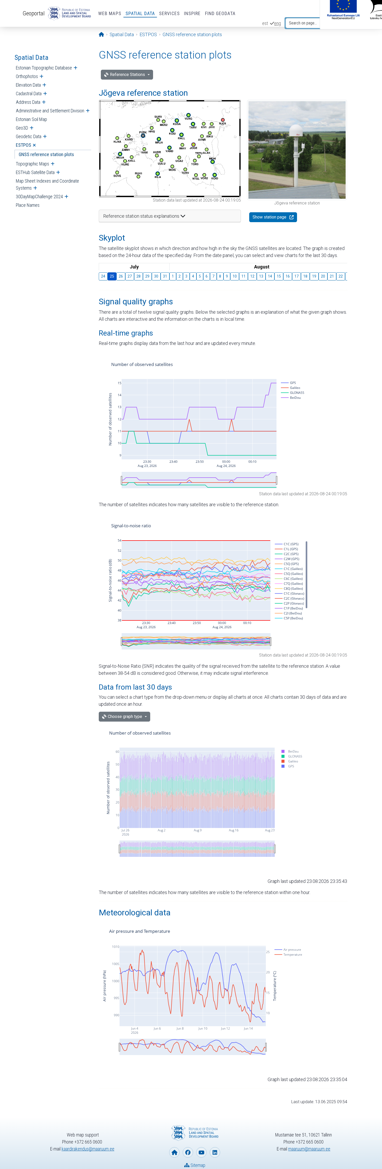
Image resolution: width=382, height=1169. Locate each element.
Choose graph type (125, 716)
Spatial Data (140, 13)
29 (147, 276)
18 (305, 276)
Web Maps (109, 13)
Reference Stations (127, 74)
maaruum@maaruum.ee (309, 1149)
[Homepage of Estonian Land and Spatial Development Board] (174, 1152)
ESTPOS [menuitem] (23, 145)
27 (130, 276)
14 (270, 276)
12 (252, 276)
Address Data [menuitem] (28, 102)
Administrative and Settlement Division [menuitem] (50, 110)
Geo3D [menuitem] (22, 128)
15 (279, 276)
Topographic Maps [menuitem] (32, 163)
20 (323, 276)
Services (169, 13)
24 (103, 276)
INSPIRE (192, 13)
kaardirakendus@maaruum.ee (88, 1149)
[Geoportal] (68, 13)
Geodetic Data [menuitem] (28, 136)
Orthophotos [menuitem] (27, 76)
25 (112, 276)
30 (156, 276)
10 (235, 276)
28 (138, 276)
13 (261, 276)
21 (332, 276)
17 (296, 276)
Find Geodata (220, 13)
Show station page (269, 217)
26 (121, 276)
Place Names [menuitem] (27, 205)
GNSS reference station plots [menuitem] (46, 154)
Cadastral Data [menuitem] (29, 93)
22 (341, 276)
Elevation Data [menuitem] (28, 85)
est (265, 23)
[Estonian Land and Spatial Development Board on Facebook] (188, 1152)
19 (314, 276)
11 (243, 276)
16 (288, 276)
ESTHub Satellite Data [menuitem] (35, 172)
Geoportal (34, 13)
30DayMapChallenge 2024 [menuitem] (39, 196)
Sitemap (197, 1165)
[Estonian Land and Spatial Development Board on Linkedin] (215, 1152)
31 (165, 276)
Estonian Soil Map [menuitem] (31, 119)
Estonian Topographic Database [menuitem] (44, 67)
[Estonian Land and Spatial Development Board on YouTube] (201, 1152)
